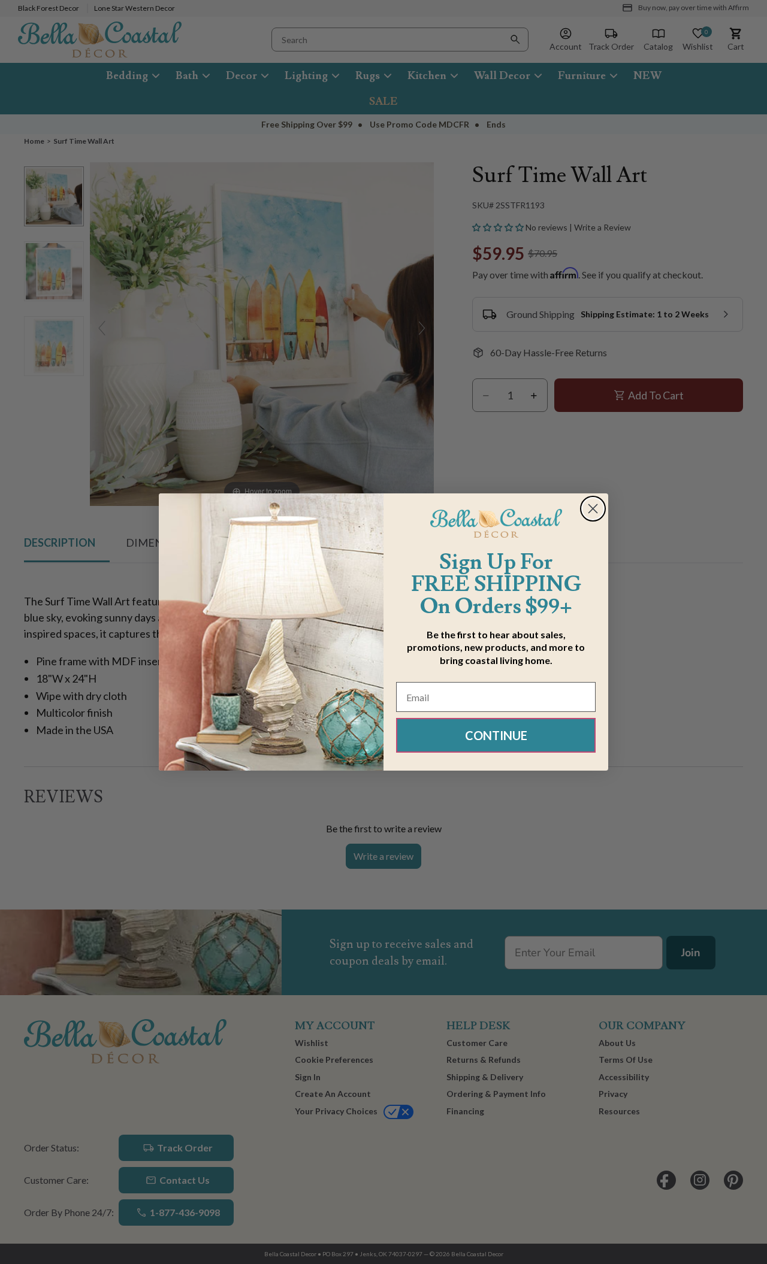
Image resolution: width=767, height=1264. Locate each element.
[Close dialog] (592, 508)
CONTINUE (496, 735)
